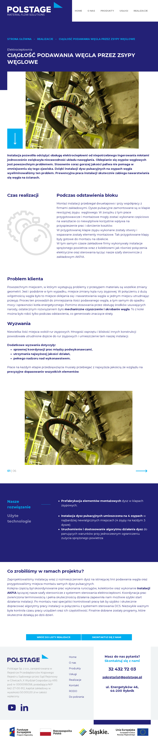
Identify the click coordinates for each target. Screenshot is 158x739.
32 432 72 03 (122, 669)
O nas (91, 10)
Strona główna (19, 39)
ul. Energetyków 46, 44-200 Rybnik (122, 689)
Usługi (124, 10)
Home (78, 10)
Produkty (107, 10)
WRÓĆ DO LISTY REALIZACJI (53, 637)
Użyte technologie (19, 518)
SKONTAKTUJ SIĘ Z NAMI (106, 637)
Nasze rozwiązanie (19, 504)
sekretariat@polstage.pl (122, 677)
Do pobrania (76, 696)
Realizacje (141, 10)
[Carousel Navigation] (132, 471)
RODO (73, 691)
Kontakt (74, 685)
